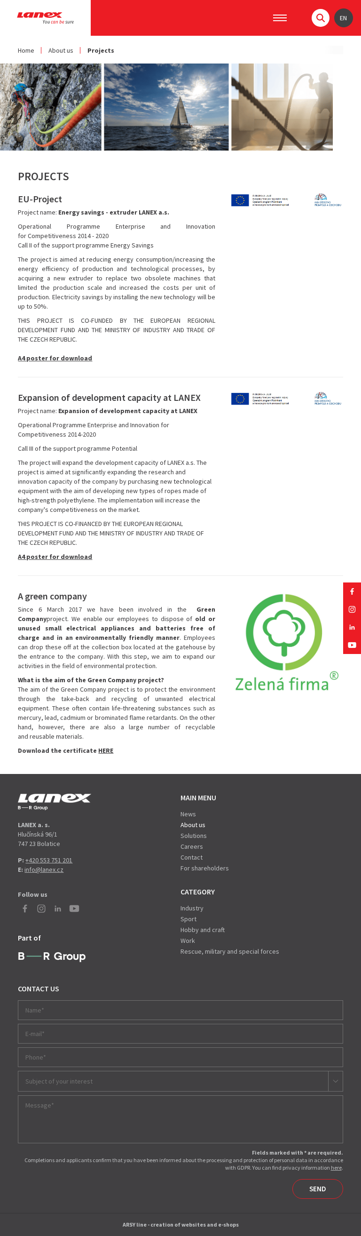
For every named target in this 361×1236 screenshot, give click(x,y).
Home (26, 50)
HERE (105, 750)
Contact (191, 857)
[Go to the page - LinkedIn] (352, 627)
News (188, 814)
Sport (188, 919)
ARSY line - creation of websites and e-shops (181, 1224)
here (336, 1167)
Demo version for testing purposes (54, 802)
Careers (191, 846)
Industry (192, 908)
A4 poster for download (55, 358)
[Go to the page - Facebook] (352, 591)
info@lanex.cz (43, 869)
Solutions (193, 835)
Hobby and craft (202, 929)
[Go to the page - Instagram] (352, 609)
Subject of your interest (59, 1081)
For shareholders (204, 868)
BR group (52, 957)
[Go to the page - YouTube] (352, 645)
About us (60, 50)
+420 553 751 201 (48, 860)
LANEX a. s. (45, 18)
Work (187, 940)
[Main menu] (280, 17)
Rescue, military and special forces (229, 951)
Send (317, 1188)
